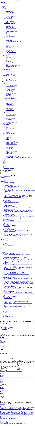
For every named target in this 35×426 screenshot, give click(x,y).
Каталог (3, 6)
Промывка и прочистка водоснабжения (12, 142)
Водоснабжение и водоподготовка (9, 98)
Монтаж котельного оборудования (9, 83)
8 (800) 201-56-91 (3, 171)
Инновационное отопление (8, 106)
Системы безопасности (9, 92)
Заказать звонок (2, 177)
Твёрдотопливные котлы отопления (11, 93)
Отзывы (5, 5)
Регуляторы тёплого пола (30, 293)
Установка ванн (18, 234)
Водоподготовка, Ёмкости (8, 18)
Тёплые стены (8, 132)
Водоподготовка (8, 137)
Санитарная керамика (21, 274)
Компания (3, 2)
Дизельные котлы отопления (10, 89)
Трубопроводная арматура (8, 69)
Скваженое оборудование (10, 104)
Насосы (5, 37)
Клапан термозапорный (9, 13)
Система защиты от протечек (10, 17)
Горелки (7, 88)
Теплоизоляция (8, 78)
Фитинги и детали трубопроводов (11, 80)
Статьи (5, 167)
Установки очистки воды (10, 21)
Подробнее (2, 337)
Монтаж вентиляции (7, 111)
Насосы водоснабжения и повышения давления (13, 41)
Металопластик (8, 117)
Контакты (3, 317)
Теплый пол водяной (9, 53)
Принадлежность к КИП (9, 33)
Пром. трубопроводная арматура (11, 74)
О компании (6, 179)
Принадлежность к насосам (16, 193)
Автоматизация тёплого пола (10, 115)
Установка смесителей (9, 152)
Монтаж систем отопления (8, 126)
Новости (5, 166)
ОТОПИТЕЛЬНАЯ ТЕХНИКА (19, 201)
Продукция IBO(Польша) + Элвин (9, 54)
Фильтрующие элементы (16, 288)
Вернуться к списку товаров (4, 400)
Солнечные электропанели (10, 110)
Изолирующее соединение (10, 12)
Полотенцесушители (14, 227)
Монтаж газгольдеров (7, 123)
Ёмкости (7, 20)
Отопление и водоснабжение (6, 326)
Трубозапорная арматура (9, 95)
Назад (5, 3)
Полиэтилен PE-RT (9, 120)
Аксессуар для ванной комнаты (11, 66)
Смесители (7, 68)
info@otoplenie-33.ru (3, 421)
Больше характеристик (3, 353)
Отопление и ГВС (8, 45)
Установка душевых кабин (10, 150)
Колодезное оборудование (10, 102)
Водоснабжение (8, 138)
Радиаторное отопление (22, 227)
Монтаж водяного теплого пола (9, 112)
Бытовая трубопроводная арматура (9, 204)
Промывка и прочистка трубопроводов (12, 141)
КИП (6, 32)
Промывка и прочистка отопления (11, 144)
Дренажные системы (7, 199)
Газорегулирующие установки (19, 204)
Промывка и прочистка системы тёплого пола (18, 232)
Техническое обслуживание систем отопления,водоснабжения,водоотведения (18, 157)
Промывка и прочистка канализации (11, 143)
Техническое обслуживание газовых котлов (12, 156)
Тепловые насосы (23, 218)
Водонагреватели (8, 47)
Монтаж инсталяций (9, 148)
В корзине (2, 340)
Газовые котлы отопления (17, 210)
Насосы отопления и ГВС (10, 42)
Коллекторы (8, 73)
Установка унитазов (9, 153)
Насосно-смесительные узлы (10, 118)
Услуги (3, 81)
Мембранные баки (9, 50)
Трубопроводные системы (10, 79)
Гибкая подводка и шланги (10, 77)
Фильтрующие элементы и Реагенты (11, 22)
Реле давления (8, 15)
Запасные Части (8, 48)
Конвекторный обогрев (9, 129)
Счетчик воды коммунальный (10, 34)
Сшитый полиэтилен (9, 121)
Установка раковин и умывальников (11, 151)
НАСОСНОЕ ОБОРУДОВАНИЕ (11, 62)
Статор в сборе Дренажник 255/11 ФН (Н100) (7, 389)
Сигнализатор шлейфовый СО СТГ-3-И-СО (7, 395)
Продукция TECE (7, 55)
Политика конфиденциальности (9, 168)
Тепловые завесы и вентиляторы (11, 131)
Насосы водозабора (9, 39)
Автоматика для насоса (9, 11)
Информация (4, 163)
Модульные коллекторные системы (11, 51)
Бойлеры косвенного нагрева (10, 86)
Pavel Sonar (8, 424)
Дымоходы (23, 195)
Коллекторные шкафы (9, 116)
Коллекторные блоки (16, 221)
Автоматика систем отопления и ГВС (12, 46)
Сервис (7, 155)
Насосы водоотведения (9, 40)
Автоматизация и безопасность (11, 10)
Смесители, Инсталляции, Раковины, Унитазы (11, 63)
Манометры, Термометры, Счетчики (9, 29)
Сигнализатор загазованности (10, 16)
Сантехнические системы (10, 58)
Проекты (5, 160)
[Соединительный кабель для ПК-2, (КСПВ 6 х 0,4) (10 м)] (11, 371)
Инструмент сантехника (9, 25)
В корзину (2, 339)
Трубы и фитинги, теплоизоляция (9, 75)
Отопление (7, 139)
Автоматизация (8, 135)
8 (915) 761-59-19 (8, 171)
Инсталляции (16, 274)
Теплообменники (8, 94)
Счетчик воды (16, 190)
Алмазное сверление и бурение (9, 97)
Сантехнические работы (8, 145)
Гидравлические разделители (10, 87)
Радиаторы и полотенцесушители (11, 52)
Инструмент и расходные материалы (9, 23)
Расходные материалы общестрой (11, 27)
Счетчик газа (8, 35)
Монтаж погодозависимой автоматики (10, 225)
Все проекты (6, 161)
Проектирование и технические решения (10, 133)
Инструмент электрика (9, 26)
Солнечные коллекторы (9, 109)
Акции (5, 165)
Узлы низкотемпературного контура (11, 122)
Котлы (7, 49)
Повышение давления (9, 103)
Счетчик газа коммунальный (10, 36)
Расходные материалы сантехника (11, 28)
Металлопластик (4, 329)
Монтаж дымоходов (7, 124)
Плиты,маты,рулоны (9, 119)
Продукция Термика (7, 59)
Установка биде (8, 149)
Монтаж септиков (7, 226)
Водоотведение (8, 136)
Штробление (6, 158)
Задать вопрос (2, 341)
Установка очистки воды (10, 105)
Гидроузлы (5, 216)
